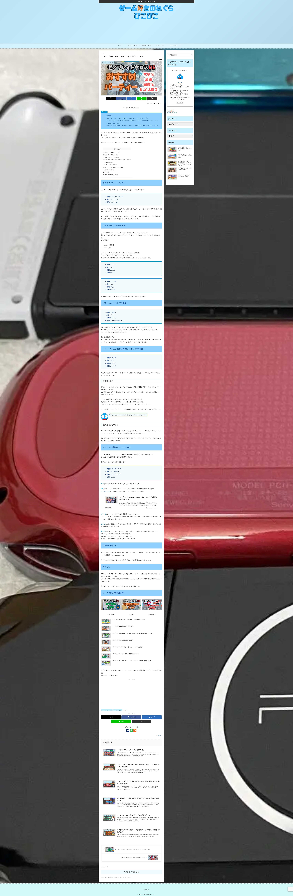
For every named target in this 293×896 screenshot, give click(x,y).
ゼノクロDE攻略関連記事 (111, 174)
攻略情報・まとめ (118, 710)
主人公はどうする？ (111, 164)
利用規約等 (146, 889)
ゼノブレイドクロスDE (107, 710)
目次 (114, 149)
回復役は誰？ (109, 162)
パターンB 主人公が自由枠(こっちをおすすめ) (118, 159)
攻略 (126, 710)
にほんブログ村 (172, 112)
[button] (152, 98)
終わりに (107, 172)
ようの (180, 82)
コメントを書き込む (131, 872)
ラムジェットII (105, 491)
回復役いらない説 (109, 169)
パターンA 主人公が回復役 (112, 157)
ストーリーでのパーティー (112, 155)
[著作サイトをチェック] (127, 730)
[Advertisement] (146, 32)
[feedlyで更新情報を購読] (131, 730)
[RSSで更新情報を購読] (134, 730)
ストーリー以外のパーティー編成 (114, 167)
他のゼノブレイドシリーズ (112, 152)
